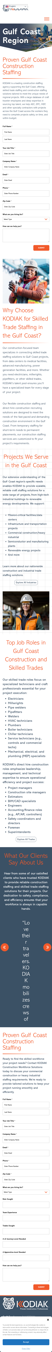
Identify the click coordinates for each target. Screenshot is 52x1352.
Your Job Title (9, 148)
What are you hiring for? (13, 214)
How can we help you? (12, 226)
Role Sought (8, 1199)
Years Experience (10, 1212)
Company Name (10, 161)
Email (5, 174)
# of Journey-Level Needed (14, 1239)
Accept (26, 1342)
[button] (48, 1319)
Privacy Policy (26, 1348)
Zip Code (7, 201)
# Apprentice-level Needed (14, 1252)
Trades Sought (9, 1226)
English (12, 6)
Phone (6, 188)
